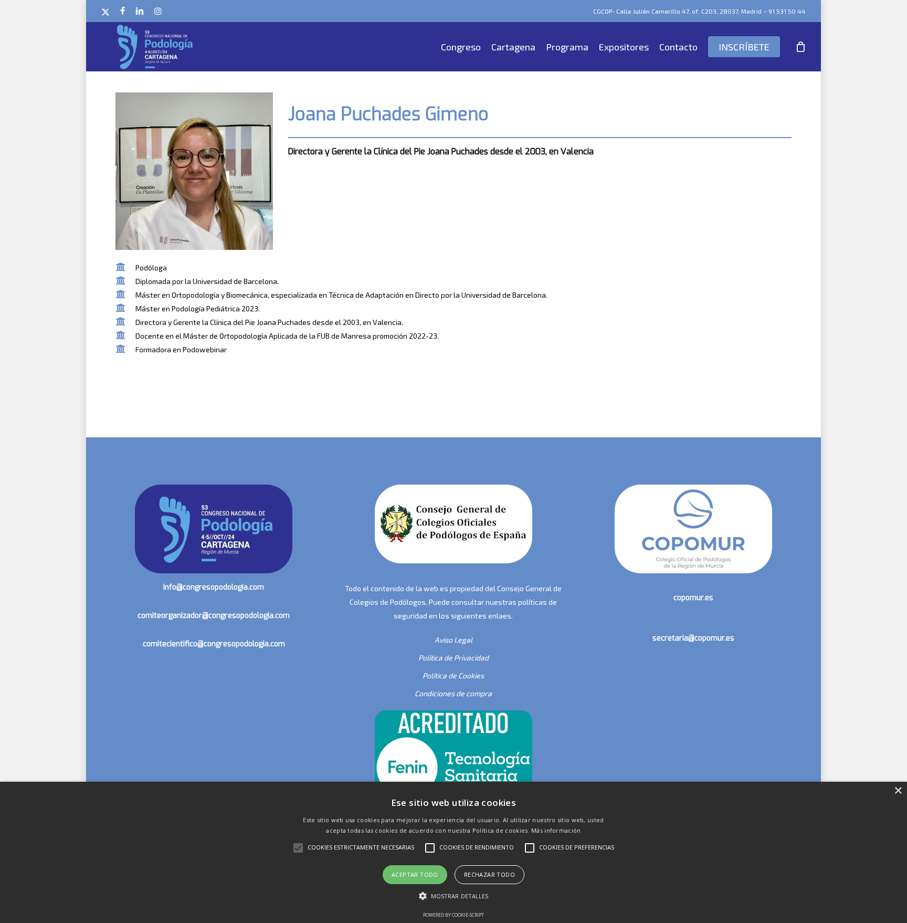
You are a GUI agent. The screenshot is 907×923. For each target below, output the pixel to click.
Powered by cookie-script (453, 914)
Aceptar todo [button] (415, 874)
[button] (454, 896)
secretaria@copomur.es (693, 638)
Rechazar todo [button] (489, 874)
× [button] (898, 791)
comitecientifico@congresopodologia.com (214, 644)
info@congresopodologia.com (213, 587)
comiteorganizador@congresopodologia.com (214, 616)
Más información (556, 830)
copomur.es (693, 598)
